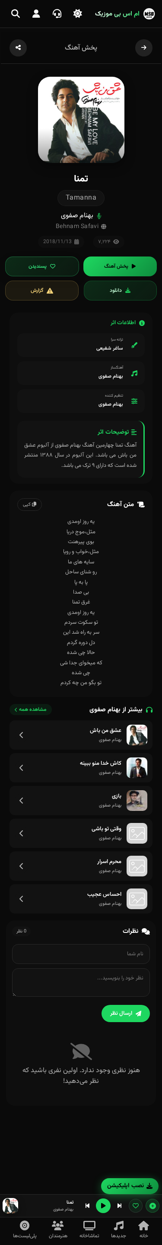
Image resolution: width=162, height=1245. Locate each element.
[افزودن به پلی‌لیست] (152, 1206)
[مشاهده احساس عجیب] (22, 899)
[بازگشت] (143, 47)
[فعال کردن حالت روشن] (77, 13)
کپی (27, 504)
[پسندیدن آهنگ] (136, 1206)
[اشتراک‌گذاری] (18, 47)
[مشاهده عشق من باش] (22, 735)
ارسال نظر (121, 1013)
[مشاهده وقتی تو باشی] (22, 833)
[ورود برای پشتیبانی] (57, 13)
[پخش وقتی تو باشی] (137, 833)
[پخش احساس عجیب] (137, 899)
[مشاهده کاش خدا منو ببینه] (22, 768)
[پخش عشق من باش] (137, 735)
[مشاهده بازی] (22, 800)
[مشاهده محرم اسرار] (22, 866)
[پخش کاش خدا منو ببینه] (137, 768)
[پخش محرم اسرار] (137, 866)
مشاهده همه (33, 709)
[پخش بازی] (137, 801)
